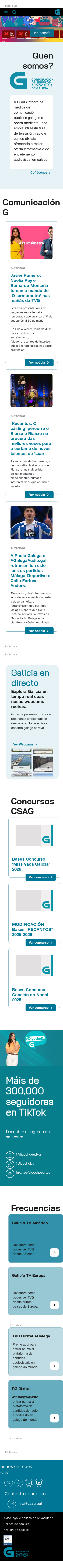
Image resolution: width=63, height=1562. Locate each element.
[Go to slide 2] (28, 38)
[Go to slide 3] (34, 38)
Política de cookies (16, 1524)
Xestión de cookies (16, 1530)
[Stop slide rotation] (15, 38)
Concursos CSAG (32, 806)
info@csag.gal (30, 1503)
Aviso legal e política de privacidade (28, 1518)
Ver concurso (39, 877)
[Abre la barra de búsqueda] (14, 12)
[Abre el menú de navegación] (6, 12)
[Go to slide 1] (21, 38)
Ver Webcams (23, 744)
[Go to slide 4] (41, 38)
